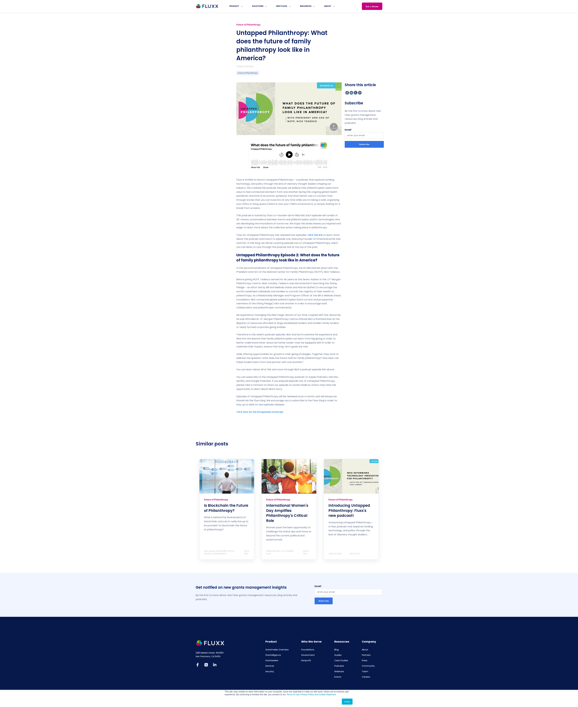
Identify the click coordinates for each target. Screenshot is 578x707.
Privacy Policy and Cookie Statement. (318, 694)
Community (368, 666)
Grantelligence (273, 655)
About (365, 649)
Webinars (339, 671)
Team (365, 671)
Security (269, 671)
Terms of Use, (293, 694)
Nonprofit (306, 660)
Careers (366, 677)
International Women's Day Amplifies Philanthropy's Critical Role (287, 513)
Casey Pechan (244, 66)
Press (364, 660)
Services (269, 666)
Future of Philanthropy (248, 73)
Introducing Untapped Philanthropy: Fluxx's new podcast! (349, 510)
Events (337, 677)
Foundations (307, 649)
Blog (336, 649)
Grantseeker (271, 660)
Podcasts (339, 666)
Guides (338, 655)
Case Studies (341, 660)
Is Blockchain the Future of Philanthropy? (226, 508)
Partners (366, 655)
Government (308, 655)
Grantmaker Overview (277, 649)
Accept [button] (347, 701)
